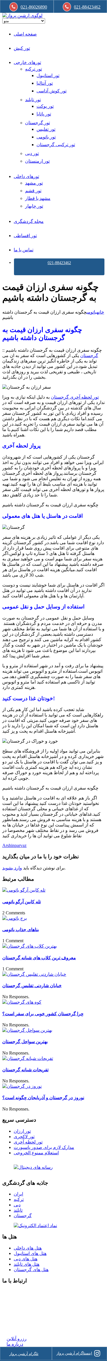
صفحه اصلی (25, 34)
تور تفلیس (46, 129)
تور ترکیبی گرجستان (56, 144)
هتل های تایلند (26, 1264)
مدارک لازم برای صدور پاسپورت (44, 1147)
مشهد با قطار (38, 198)
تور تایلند (33, 99)
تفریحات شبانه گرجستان (25, 1069)
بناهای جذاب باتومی (20, 929)
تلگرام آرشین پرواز (24, 1354)
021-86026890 (34, 7)
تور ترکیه (33, 69)
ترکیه (19, 1199)
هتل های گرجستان (31, 1269)
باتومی (91, 312)
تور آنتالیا (45, 83)
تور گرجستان (37, 122)
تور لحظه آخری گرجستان (75, 397)
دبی (17, 1204)
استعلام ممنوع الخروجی (36, 1152)
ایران (18, 1194)
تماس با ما (23, 249)
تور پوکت (45, 106)
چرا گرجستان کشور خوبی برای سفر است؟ (43, 1013)
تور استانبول (48, 75)
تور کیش (22, 48)
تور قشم (33, 190)
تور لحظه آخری (28, 1142)
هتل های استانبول (30, 1253)
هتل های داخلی (28, 1248)
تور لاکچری (24, 1136)
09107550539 (19, 1317)
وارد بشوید (12, 867)
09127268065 (19, 1312)
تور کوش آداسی (51, 90)
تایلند (18, 1210)
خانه (100, 312)
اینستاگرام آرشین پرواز (74, 1353)
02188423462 (19, 1291)
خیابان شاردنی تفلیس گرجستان (32, 985)
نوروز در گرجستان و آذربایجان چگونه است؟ (43, 1097)
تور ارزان (22, 1131)
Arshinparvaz (14, 845)
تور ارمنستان (37, 161)
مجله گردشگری (29, 221)
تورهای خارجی (27, 62)
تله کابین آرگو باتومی (21, 901)
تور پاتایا (44, 113)
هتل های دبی (25, 1258)
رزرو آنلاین (17, 1338)
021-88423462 (59, 263)
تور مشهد (34, 183)
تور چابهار (34, 206)
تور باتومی (46, 136)
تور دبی (32, 153)
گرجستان (89, 355)
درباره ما (15, 1344)
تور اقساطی (25, 235)
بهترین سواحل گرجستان (25, 1041)
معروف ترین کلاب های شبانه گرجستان (39, 957)
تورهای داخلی (26, 176)
